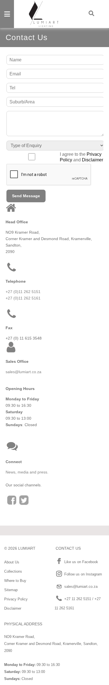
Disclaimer (92, 159)
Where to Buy (15, 581)
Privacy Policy (16, 599)
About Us (11, 562)
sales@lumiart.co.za (23, 372)
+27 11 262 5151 (77, 599)
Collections (13, 571)
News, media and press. (27, 472)
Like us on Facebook (81, 562)
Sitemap (11, 590)
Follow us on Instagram (83, 574)
